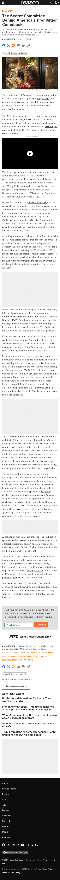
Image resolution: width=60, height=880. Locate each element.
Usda (4, 656)
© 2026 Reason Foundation (13, 860)
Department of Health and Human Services (23, 656)
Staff (4, 799)
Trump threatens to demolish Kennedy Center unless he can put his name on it (29, 733)
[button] (57, 2)
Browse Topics (9, 788)
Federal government (46, 653)
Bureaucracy (32, 653)
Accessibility (30, 860)
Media (5, 831)
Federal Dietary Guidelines (12, 660)
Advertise (6, 815)
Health (43, 656)
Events (5, 794)
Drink (23, 653)
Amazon (6, 837)
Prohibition (7, 11)
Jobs (4, 804)
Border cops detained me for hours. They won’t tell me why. (26, 699)
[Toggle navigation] (3, 3)
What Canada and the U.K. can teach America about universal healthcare (29, 716)
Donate (5, 810)
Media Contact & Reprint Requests (17, 679)
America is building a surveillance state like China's (28, 725)
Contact (5, 826)
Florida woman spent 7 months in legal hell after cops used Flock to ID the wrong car (28, 708)
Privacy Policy (42, 860)
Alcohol (16, 653)
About (5, 783)
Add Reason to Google (16, 52)
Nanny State (28, 660)
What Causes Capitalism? (30, 636)
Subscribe (41, 624)
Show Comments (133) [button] (17, 686)
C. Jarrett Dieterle (9, 39)
